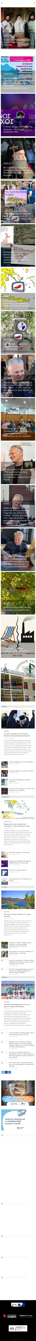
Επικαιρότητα (8, 35)
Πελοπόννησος (8, 248)
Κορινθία (6, 122)
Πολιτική (6, 644)
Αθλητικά (6, 1002)
